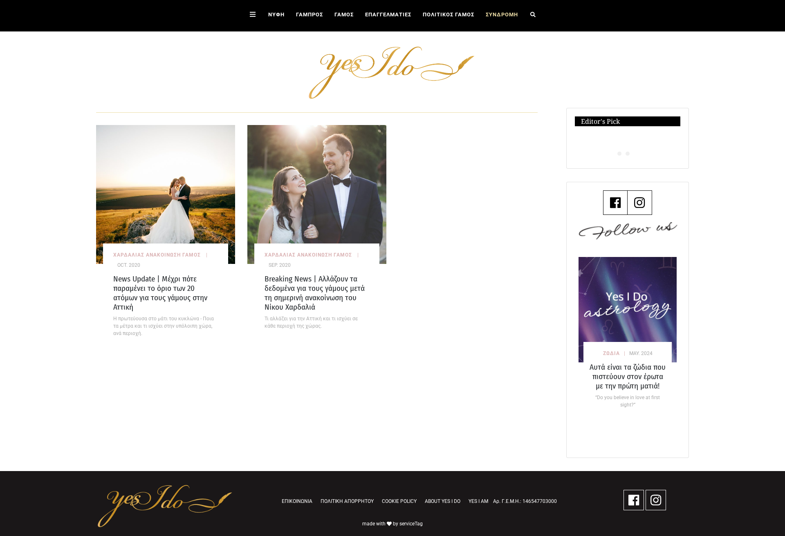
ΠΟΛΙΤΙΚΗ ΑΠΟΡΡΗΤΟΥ (347, 501)
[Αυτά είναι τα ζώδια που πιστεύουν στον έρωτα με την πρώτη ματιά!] (628, 309)
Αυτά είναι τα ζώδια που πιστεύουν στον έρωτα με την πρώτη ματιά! (628, 376)
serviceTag (411, 524)
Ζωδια (611, 353)
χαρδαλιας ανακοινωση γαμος (157, 255)
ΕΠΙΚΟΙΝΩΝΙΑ (297, 501)
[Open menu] (253, 15)
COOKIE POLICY (399, 501)
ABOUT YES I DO (442, 501)
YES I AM (478, 501)
